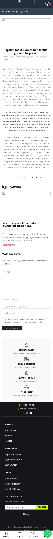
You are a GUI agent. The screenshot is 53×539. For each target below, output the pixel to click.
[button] (47, 533)
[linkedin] (33, 177)
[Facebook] (16, 177)
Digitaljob (23, 11)
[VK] (20, 177)
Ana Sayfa (6, 11)
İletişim (8, 435)
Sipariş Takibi (11, 478)
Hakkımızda (10, 430)
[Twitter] (13, 177)
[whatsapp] (37, 177)
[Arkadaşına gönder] (28, 177)
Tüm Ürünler (11, 465)
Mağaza (8, 441)
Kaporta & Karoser (13, 454)
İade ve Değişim (12, 484)
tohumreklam (41, 57)
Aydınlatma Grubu (13, 459)
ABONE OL (42, 507)
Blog (15, 11)
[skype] (40, 177)
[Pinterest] (24, 177)
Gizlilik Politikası (12, 489)
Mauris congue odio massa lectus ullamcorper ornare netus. (21, 224)
